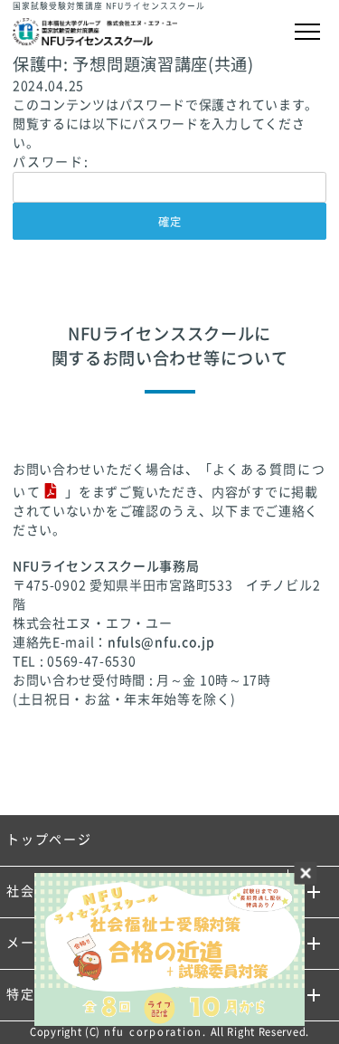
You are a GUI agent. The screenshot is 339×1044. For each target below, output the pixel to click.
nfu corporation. (155, 1032)
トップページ (49, 839)
